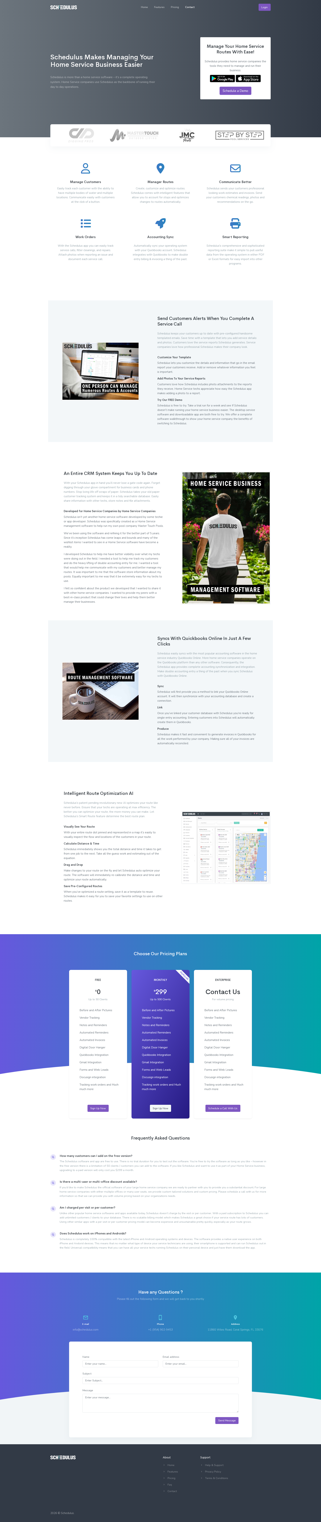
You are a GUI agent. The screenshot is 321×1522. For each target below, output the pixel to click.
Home (144, 7)
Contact (189, 7)
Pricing (175, 7)
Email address (171, 1357)
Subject (86, 1373)
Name (85, 1357)
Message (87, 1390)
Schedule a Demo (235, 91)
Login (264, 7)
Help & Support (214, 1465)
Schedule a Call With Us (222, 1108)
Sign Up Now (98, 1108)
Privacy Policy (213, 1471)
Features (159, 7)
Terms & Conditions (216, 1478)
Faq (170, 1484)
